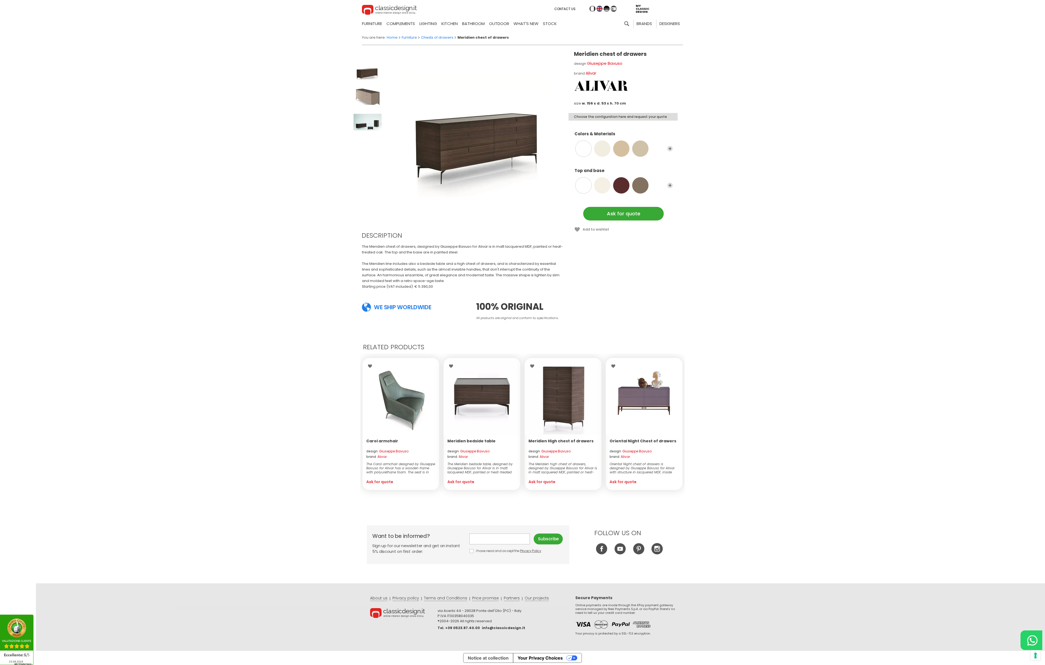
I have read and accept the (508, 550)
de (607, 9)
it (592, 9)
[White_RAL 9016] (583, 185)
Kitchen (449, 23)
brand (376, 456)
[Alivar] (601, 85)
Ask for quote (623, 213)
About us (379, 598)
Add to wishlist (596, 229)
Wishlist (371, 366)
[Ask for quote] (400, 396)
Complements (400, 23)
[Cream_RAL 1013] (602, 185)
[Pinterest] (638, 553)
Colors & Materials (594, 134)
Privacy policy (405, 598)
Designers (669, 23)
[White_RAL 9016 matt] (583, 149)
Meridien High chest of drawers (561, 441)
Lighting (428, 23)
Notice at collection (488, 658)
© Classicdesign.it (404, 614)
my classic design (642, 8)
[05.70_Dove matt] (640, 149)
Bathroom (473, 23)
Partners (512, 598)
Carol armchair (382, 441)
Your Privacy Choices (540, 658)
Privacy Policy (530, 550)
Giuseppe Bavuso (604, 63)
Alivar (591, 73)
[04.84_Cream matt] (602, 149)
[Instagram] (657, 553)
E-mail (501, 539)
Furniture (372, 23)
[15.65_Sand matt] (621, 149)
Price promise (485, 598)
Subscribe (548, 539)
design (387, 451)
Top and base (589, 170)
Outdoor (499, 23)
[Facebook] (601, 553)
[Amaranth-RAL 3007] (621, 185)
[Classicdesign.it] (389, 10)
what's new (526, 23)
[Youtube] (620, 553)
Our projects (537, 598)
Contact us (565, 9)
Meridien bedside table (471, 441)
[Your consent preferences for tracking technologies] (1035, 655)
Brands (644, 23)
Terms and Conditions (445, 598)
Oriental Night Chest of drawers (643, 441)
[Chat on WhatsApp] (1031, 640)
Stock (550, 23)
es (614, 9)
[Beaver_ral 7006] (640, 185)
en (600, 9)
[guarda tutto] (670, 148)
